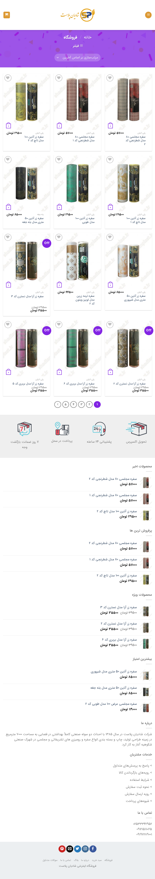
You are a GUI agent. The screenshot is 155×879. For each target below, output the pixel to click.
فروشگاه (108, 860)
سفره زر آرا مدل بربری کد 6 (79, 384)
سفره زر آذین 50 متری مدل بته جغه (33, 220)
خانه (87, 37)
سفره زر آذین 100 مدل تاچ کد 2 (34, 139)
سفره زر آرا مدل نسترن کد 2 (129, 384)
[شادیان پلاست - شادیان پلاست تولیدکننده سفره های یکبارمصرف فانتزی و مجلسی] (77, 15)
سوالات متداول (50, 860)
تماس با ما (65, 860)
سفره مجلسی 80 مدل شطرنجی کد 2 (136, 140)
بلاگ (76, 860)
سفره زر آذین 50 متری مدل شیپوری (135, 298)
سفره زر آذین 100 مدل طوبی (84, 220)
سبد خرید (97, 860)
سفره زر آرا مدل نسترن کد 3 (27, 297)
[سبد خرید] (6, 15)
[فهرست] (148, 15)
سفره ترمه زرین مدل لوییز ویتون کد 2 (84, 300)
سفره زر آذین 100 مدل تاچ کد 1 (136, 220)
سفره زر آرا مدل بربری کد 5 (28, 384)
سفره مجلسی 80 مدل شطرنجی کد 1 (83, 139)
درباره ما (85, 860)
